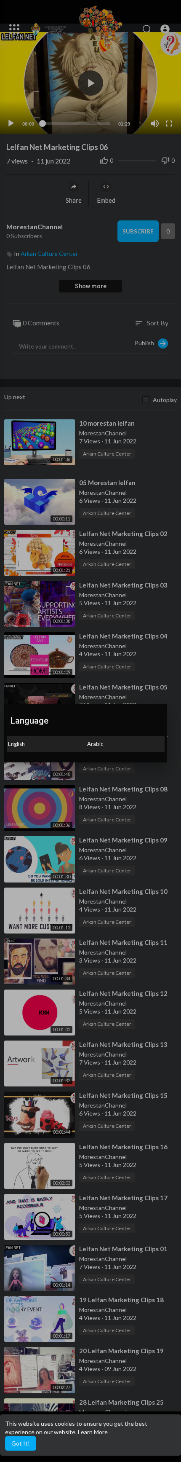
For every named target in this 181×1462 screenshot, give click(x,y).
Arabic (95, 743)
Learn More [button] (93, 1431)
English (16, 743)
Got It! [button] (20, 1443)
